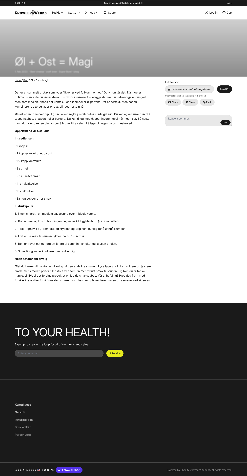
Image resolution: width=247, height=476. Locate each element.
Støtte (72, 12)
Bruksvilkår (23, 427)
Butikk (55, 12)
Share (175, 102)
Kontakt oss (23, 404)
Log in (229, 3)
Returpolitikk (24, 419)
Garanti (20, 412)
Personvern (23, 434)
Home (18, 80)
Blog (25, 80)
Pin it (209, 102)
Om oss (90, 12)
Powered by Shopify (178, 469)
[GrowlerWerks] (31, 13)
